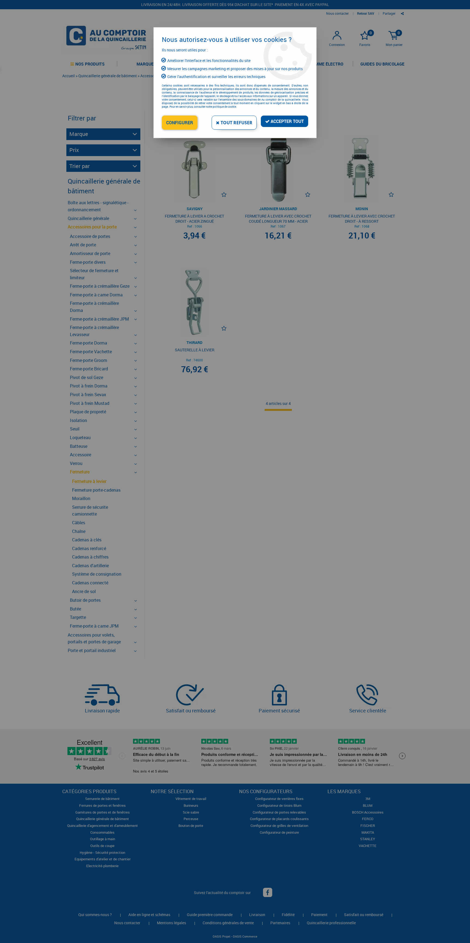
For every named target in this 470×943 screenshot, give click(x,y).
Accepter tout (287, 121)
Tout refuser (235, 123)
